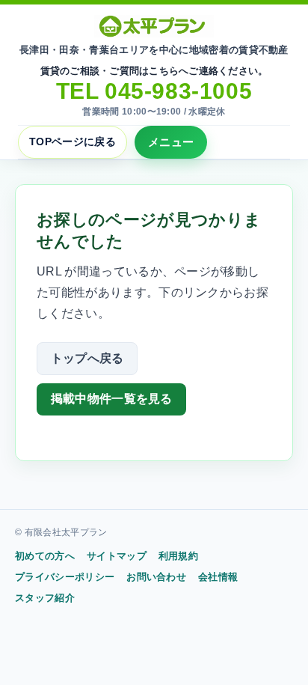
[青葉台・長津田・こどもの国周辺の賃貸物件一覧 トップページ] (154, 26)
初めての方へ (45, 555)
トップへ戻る (87, 358)
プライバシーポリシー (64, 576)
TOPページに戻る (72, 141)
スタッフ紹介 (45, 597)
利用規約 (178, 555)
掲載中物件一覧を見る (112, 398)
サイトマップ (117, 555)
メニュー (171, 142)
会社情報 (218, 576)
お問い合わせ (156, 576)
